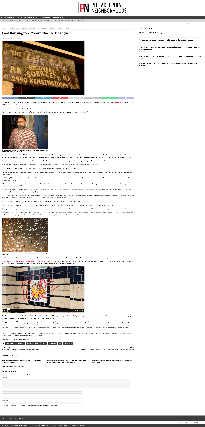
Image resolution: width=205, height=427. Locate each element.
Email (4, 395)
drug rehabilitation (33, 343)
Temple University (80, 425)
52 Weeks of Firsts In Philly (150, 33)
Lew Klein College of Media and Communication (64, 425)
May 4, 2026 (143, 67)
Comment (5, 378)
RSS (202, 422)
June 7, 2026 (143, 58)
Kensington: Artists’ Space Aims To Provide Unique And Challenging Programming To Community (66, 361)
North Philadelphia (28, 28)
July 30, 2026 (143, 35)
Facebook (180, 422)
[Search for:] (195, 23)
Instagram (195, 422)
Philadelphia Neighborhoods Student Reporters (14, 418)
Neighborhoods (6, 17)
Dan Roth (21, 343)
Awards (26, 20)
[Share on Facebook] (10, 98)
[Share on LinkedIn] (43, 98)
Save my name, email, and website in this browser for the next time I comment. (31, 405)
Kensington (18, 38)
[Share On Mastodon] (126, 98)
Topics (18, 17)
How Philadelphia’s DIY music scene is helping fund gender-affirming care (170, 56)
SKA (74, 316)
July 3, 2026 (143, 51)
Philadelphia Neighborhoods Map (51, 17)
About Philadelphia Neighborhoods (11, 20)
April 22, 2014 (7, 38)
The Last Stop (118, 102)
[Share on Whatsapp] (109, 98)
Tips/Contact (81, 20)
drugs (44, 343)
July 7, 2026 (143, 42)
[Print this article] (93, 98)
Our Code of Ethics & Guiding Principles (41, 20)
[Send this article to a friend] (76, 98)
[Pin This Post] (60, 98)
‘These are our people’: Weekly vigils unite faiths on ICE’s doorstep (167, 40)
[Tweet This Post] (26, 98)
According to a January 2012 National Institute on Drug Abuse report (26, 261)
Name (4, 390)
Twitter (188, 422)
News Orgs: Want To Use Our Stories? (65, 20)
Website (5, 400)
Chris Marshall (10, 343)
